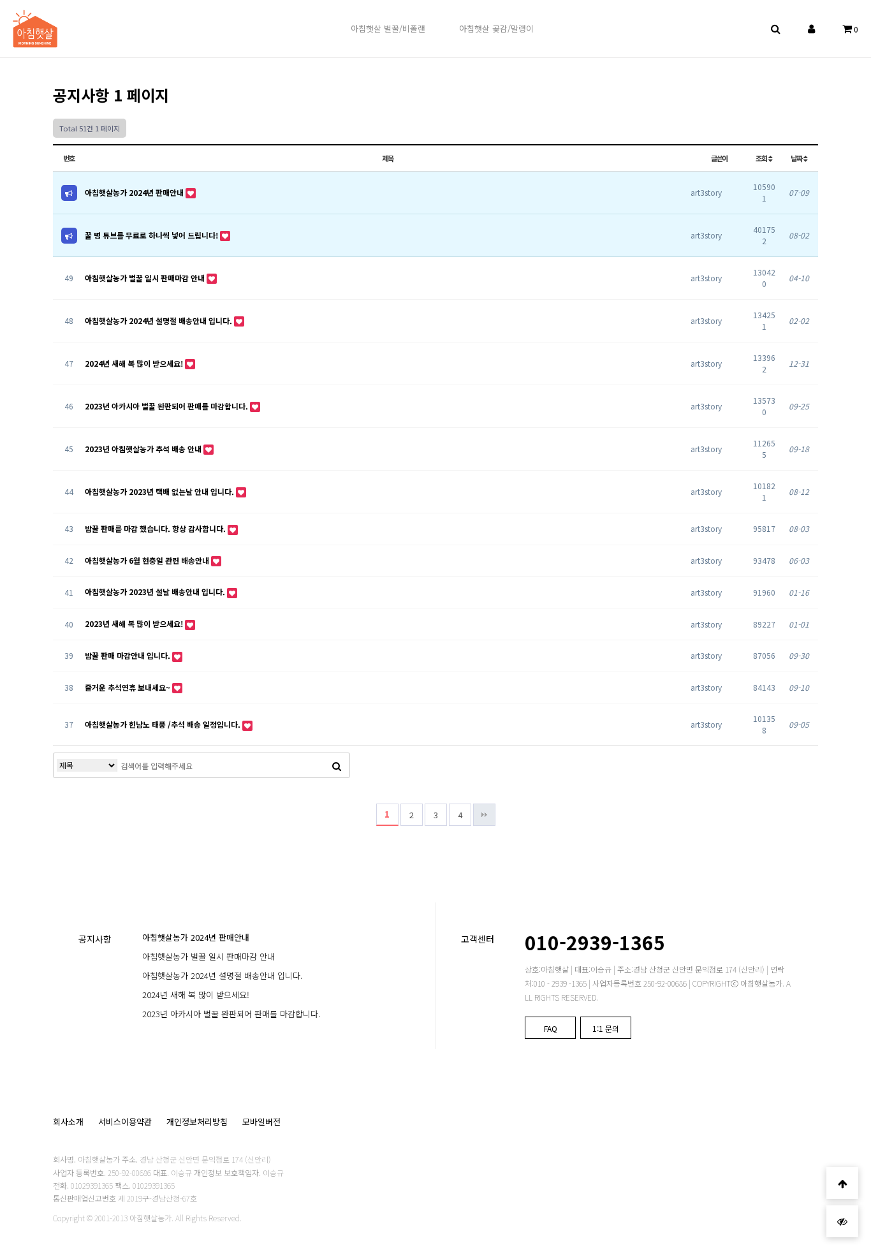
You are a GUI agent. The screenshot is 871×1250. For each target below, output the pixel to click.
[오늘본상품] (842, 1221)
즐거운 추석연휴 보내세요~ (128, 687)
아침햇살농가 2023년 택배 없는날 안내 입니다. (160, 491)
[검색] (336, 765)
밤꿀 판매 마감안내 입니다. (128, 655)
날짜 (797, 158)
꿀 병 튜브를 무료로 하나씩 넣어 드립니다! (152, 235)
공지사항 (95, 938)
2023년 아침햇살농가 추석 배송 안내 (144, 448)
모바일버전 (261, 1121)
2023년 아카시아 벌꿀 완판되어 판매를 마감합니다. (167, 406)
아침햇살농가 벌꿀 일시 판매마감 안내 (146, 277)
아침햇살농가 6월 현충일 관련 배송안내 (148, 560)
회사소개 (68, 1121)
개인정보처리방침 (197, 1121)
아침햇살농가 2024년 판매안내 (135, 192)
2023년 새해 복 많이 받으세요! (135, 623)
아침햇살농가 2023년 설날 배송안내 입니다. (156, 591)
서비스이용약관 (125, 1121)
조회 (762, 158)
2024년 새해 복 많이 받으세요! (135, 363)
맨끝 (484, 815)
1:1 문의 (605, 1028)
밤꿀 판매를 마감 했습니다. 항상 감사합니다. (156, 528)
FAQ (550, 1028)
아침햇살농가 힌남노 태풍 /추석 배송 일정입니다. (163, 724)
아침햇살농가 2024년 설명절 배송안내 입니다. (159, 320)
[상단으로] (842, 1183)
